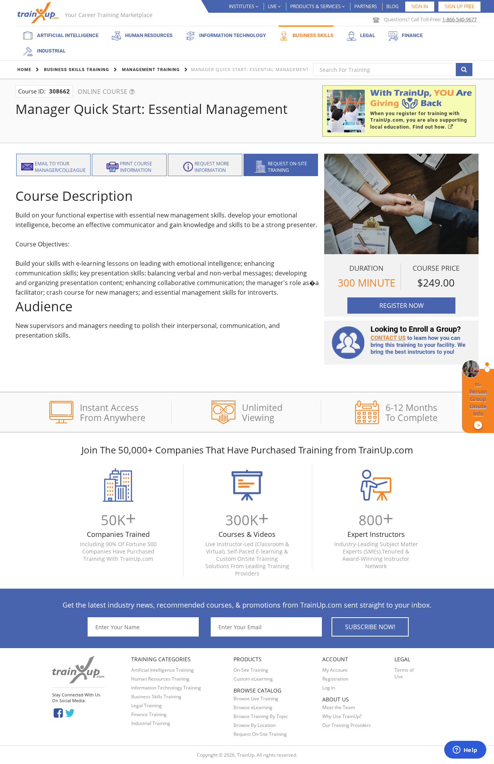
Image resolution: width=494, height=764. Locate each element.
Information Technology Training (166, 687)
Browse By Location (254, 725)
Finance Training (149, 714)
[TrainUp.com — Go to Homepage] (39, 13)
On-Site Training (250, 670)
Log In (328, 687)
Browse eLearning (252, 707)
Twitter (71, 712)
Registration (335, 679)
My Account (334, 670)
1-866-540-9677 (459, 19)
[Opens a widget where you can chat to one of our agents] (465, 750)
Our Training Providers (346, 725)
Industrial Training (150, 723)
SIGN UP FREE (459, 6)
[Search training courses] (464, 69)
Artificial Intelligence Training (162, 670)
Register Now (401, 305)
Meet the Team (338, 707)
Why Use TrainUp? (342, 716)
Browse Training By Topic (260, 716)
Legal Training (146, 705)
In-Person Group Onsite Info (478, 404)
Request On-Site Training (260, 734)
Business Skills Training (156, 696)
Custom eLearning (253, 679)
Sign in (419, 6)
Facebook (58, 712)
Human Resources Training (160, 679)
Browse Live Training (255, 698)
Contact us (388, 337)
